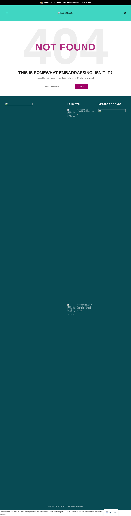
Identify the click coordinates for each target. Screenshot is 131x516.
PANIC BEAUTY (61, 506)
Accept (3, 515)
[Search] (13, 13)
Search (81, 86)
